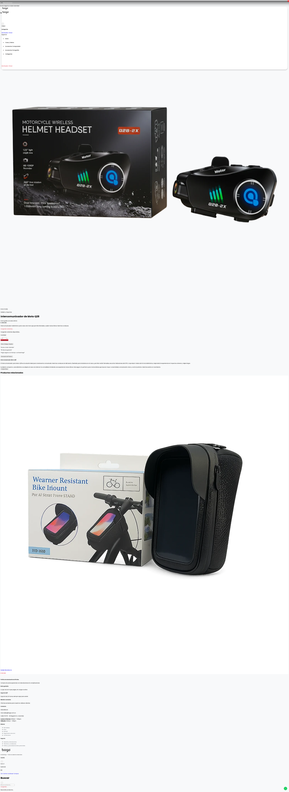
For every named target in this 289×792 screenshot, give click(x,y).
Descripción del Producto (6, 356)
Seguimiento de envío (9, 733)
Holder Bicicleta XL (6, 670)
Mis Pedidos (7, 727)
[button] (146, 54)
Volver (3, 26)
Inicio (5, 729)
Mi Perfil (6, 731)
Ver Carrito (4, 773)
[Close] (3, 23)
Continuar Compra (13, 773)
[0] (3, 21)
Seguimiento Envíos (7, 2)
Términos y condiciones (10, 744)
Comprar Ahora (4, 340)
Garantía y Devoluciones (10, 742)
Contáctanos (7, 735)
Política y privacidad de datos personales (14, 745)
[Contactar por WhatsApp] (285, 788)
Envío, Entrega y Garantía (7, 344)
